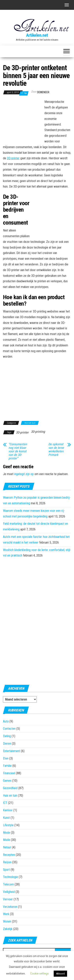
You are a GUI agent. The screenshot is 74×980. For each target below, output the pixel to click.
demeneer (43, 92)
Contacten (9, 728)
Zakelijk (7, 929)
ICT (5, 803)
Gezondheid (10, 788)
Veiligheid (9, 892)
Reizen (7, 862)
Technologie (10, 877)
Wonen (7, 921)
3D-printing (38, 432)
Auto (6, 721)
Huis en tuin (29, 423)
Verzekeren (10, 907)
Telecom (8, 884)
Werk (6, 914)
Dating (7, 736)
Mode (6, 832)
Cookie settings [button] (39, 973)
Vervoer (8, 899)
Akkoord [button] (60, 973)
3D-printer (13, 158)
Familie (7, 766)
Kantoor (8, 810)
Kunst (6, 818)
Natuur (7, 847)
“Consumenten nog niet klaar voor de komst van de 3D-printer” (17, 451)
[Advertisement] (22, 120)
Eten (5, 758)
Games (7, 780)
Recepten (9, 855)
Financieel (9, 773)
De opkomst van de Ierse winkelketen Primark (56, 450)
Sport (6, 870)
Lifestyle (8, 825)
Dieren (7, 743)
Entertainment (11, 751)
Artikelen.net (37, 35)
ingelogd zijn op (24, 474)
